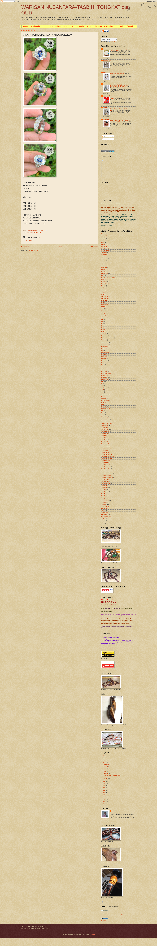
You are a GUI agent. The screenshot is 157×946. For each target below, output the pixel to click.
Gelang (103, 313)
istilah (102, 331)
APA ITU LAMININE (114, 50)
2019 (104, 781)
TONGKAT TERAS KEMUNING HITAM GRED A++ (121, 62)
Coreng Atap (104, 300)
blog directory (103, 920)
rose (102, 410)
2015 (104, 790)
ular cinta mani (104, 514)
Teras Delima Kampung (106, 448)
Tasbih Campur (105, 425)
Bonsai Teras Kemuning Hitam (108, 277)
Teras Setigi (104, 504)
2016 (104, 788)
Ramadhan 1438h (105, 408)
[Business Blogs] (104, 919)
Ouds (102, 392)
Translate (113, 41)
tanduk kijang (104, 416)
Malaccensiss (104, 360)
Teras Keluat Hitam (105, 466)
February (106, 773)
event (102, 308)
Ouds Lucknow (104, 394)
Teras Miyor (104, 489)
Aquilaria (103, 261)
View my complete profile (107, 821)
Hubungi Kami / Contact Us (57, 26)
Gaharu (103, 310)
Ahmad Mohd (104, 159)
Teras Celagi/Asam (105, 442)
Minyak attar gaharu (106, 373)
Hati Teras (103, 317)
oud (102, 385)
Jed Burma (104, 333)
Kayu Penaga (104, 335)
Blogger (93, 934)
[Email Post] (46, 230)
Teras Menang (104, 487)
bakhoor (103, 269)
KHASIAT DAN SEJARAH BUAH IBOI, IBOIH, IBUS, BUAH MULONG (120, 121)
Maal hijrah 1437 (105, 352)
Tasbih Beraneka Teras (106, 423)
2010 (104, 801)
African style (104, 240)
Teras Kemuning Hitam (106, 475)
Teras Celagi (104, 439)
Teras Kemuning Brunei (106, 471)
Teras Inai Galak (105, 462)
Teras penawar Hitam (106, 498)
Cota (102, 302)
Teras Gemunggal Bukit (107, 454)
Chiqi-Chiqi (103, 292)
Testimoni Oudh (37, 26)
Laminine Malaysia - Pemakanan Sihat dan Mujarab (116, 49)
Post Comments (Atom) (33, 250)
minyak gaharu (104, 375)
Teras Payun (104, 496)
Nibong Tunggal (105, 379)
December (106, 764)
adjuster (103, 238)
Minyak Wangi (104, 377)
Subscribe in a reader (107, 147)
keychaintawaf (104, 346)
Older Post (94, 247)
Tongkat (103, 510)
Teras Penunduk (105, 500)
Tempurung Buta (105, 427)
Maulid (103, 367)
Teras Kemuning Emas (106, 473)
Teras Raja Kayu (105, 502)
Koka (102, 348)
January (106, 778)
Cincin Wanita (104, 296)
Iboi (102, 321)
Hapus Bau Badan (107, 95)
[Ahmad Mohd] (106, 176)
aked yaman (104, 254)
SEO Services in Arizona (126, 915)
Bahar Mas (104, 265)
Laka (102, 350)
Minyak (103, 369)
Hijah (102, 319)
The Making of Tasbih (125, 26)
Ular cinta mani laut (106, 516)
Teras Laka (104, 485)
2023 (104, 755)
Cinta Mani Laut (105, 298)
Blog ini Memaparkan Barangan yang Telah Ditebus (116, 84)
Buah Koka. (104, 281)
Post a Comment (29, 240)
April (105, 771)
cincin (32, 232)
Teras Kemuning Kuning (107, 477)
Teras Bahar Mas (105, 431)
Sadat (102, 412)
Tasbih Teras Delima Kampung (117, 73)
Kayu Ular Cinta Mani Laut (107, 337)
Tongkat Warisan (107, 60)
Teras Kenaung (105, 479)
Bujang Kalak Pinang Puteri (107, 283)
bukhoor (103, 285)
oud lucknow (104, 387)
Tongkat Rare (104, 512)
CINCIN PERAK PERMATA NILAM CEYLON (114, 775)
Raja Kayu (103, 406)
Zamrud (103, 523)
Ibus (102, 325)
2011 (104, 799)
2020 (104, 762)
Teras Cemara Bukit (106, 444)
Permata (39, 232)
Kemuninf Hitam (105, 342)
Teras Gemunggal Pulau (107, 458)
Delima (103, 306)
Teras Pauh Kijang (105, 494)
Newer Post (25, 247)
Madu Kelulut (104, 354)
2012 (104, 797)
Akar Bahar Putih (105, 250)
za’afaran (103, 518)
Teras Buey (104, 437)
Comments (106, 139)
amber (102, 256)
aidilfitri (103, 242)
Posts (104, 136)
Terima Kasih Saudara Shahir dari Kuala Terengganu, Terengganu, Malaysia (119, 86)
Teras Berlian (104, 433)
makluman (103, 358)
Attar (102, 263)
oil (101, 383)
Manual (103, 362)
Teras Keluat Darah (105, 464)
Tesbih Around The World (81, 26)
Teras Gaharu (104, 450)
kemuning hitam (105, 344)
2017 (104, 785)
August (106, 766)
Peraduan (103, 402)
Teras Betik (104, 435)
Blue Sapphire (104, 273)
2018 (104, 783)
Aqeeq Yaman (104, 258)
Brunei (102, 279)
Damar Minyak (104, 304)
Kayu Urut (103, 340)
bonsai (103, 275)
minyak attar (104, 371)
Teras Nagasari (105, 491)
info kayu (103, 329)
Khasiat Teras (106, 119)
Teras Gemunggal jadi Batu (107, 456)
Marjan (103, 364)
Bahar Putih (104, 267)
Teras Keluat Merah (106, 468)
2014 (104, 792)
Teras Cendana (105, 446)
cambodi (103, 288)
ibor (102, 323)
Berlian (103, 271)
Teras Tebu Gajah (105, 506)
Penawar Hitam (105, 400)
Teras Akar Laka (105, 429)
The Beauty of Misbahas (103, 26)
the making (104, 508)
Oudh (102, 390)
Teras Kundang (105, 481)
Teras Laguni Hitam (106, 483)
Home (25, 26)
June (105, 769)
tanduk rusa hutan (105, 419)
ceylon (28, 232)
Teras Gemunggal (105, 452)
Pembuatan (104, 398)
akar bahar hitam (105, 248)
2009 (104, 803)
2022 (104, 758)
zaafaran (103, 520)
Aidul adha (103, 244)
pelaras (103, 396)
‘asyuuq (103, 233)
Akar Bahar (104, 246)
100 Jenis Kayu (105, 236)
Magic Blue (104, 356)
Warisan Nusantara (116, 811)
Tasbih (104, 72)
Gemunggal (104, 315)
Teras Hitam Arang (105, 460)
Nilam (35, 232)
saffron (103, 414)
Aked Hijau (104, 252)
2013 (104, 794)
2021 (104, 760)
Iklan (102, 327)
